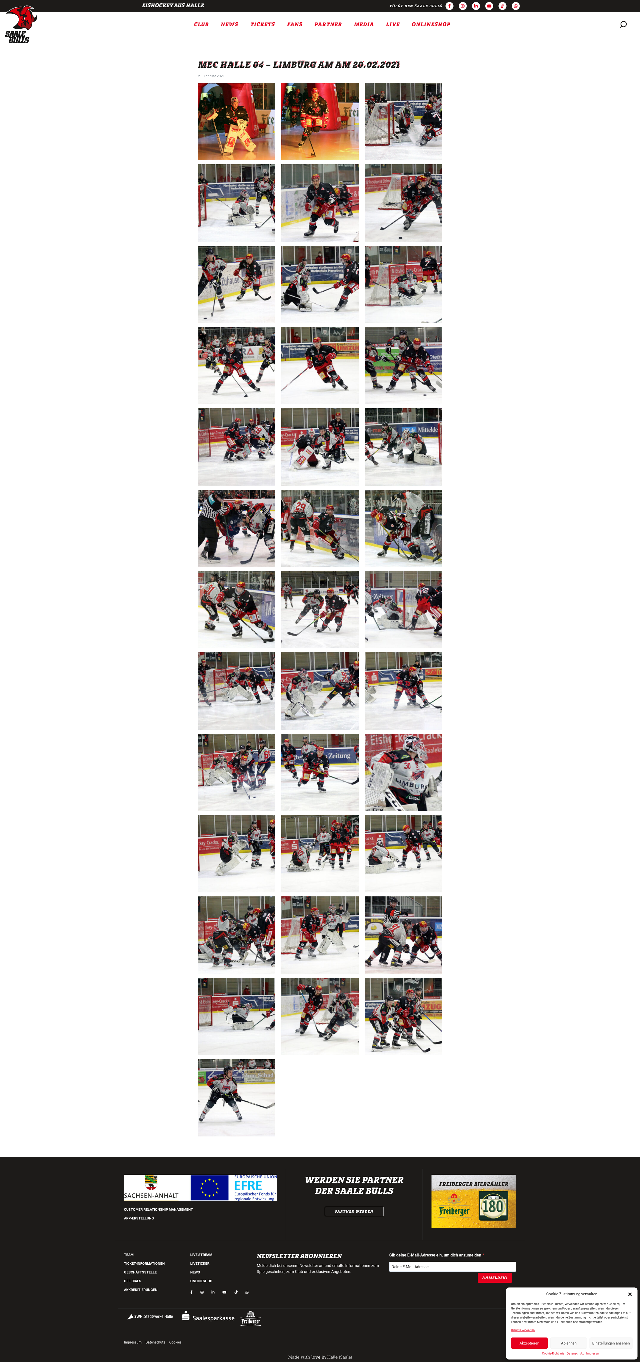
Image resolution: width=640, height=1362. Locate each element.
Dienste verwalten (523, 1330)
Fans (294, 25)
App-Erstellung (139, 1218)
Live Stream (201, 1255)
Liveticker (200, 1263)
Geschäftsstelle (140, 1272)
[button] (630, 1293)
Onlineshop (431, 25)
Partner (328, 25)
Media (364, 25)
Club (201, 25)
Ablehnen (568, 1343)
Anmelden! (495, 1278)
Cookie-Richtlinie (553, 1353)
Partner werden (354, 1211)
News (229, 25)
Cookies (175, 1342)
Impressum (594, 1353)
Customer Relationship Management (158, 1209)
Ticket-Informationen (144, 1263)
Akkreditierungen (141, 1290)
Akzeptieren (529, 1343)
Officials (132, 1281)
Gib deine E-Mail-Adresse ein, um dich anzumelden (435, 1255)
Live (393, 25)
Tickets (262, 25)
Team (129, 1255)
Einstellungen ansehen (611, 1343)
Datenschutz (575, 1353)
